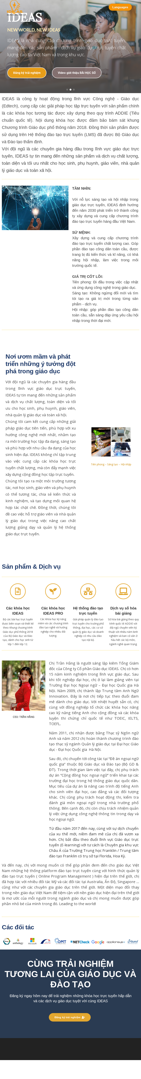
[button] (67, 90)
